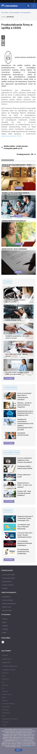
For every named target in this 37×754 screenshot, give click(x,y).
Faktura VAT (5, 685)
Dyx (3, 682)
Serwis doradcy (6, 706)
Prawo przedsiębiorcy (14, 12)
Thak (3, 716)
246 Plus (4, 725)
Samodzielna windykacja (8, 703)
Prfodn (3, 697)
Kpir (3, 688)
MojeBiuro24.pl (6, 662)
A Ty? (3, 676)
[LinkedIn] (3, 44)
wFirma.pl (5, 655)
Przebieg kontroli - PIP (25, 154)
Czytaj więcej (9, 378)
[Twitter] (3, 41)
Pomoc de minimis (7, 694)
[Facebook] (3, 37)
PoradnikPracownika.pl (8, 669)
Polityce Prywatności (26, 746)
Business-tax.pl (6, 659)
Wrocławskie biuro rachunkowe (10, 719)
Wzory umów (5, 722)
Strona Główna (5, 12)
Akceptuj (18, 750)
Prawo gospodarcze (26, 12)
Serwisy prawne (6, 712)
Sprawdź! (18, 187)
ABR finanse (5, 673)
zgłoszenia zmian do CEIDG (11, 136)
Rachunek (4, 700)
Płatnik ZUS (5, 691)
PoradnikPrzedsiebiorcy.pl (9, 666)
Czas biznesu (5, 679)
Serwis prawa (5, 709)
